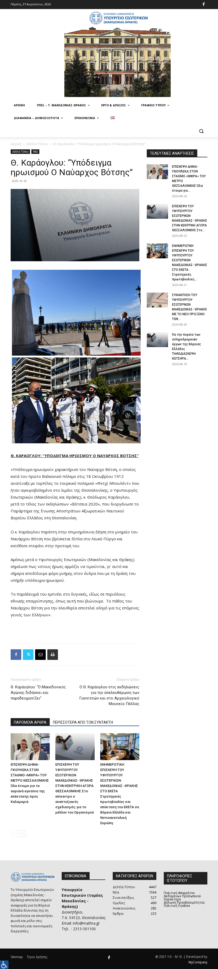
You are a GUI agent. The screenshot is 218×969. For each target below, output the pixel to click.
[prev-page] (14, 833)
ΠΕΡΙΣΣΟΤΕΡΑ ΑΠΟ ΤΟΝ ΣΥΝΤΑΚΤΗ (83, 722)
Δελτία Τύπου (37, 144)
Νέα (35, 151)
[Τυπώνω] (52, 654)
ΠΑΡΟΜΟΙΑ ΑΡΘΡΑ (30, 722)
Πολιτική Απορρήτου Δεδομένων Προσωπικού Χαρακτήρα (182, 896)
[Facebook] (204, 5)
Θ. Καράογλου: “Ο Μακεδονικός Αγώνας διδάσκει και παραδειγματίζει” (38, 693)
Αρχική (16, 144)
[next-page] (22, 833)
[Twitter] (28, 654)
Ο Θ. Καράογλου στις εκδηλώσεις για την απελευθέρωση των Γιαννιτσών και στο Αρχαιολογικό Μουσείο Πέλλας (109, 695)
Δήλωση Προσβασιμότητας (184, 902)
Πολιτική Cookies (177, 906)
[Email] (40, 654)
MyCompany (197, 962)
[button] (201, 131)
